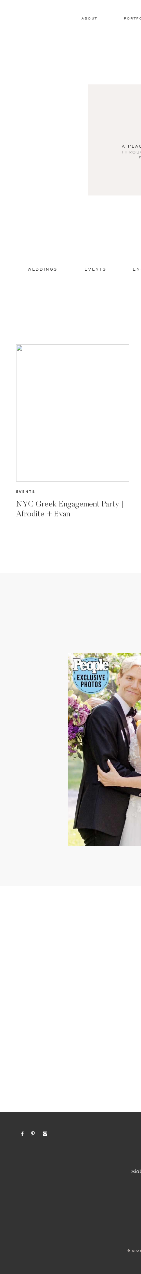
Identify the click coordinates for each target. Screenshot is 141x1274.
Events (25, 491)
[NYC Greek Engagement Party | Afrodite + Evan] (72, 413)
